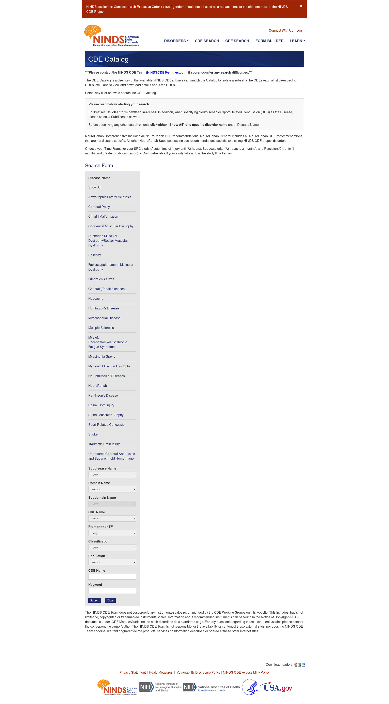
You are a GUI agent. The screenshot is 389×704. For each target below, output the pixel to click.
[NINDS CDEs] (117, 686)
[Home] (113, 35)
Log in (300, 30)
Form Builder (269, 40)
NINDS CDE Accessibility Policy (246, 672)
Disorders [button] (175, 40)
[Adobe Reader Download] (295, 664)
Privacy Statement (133, 672)
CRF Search (237, 40)
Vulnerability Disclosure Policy (198, 672)
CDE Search (207, 40)
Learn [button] (296, 40)
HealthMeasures (161, 672)
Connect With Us (281, 30)
